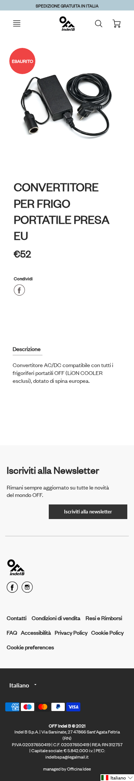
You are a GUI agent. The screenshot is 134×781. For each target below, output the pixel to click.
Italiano (19, 685)
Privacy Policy (71, 632)
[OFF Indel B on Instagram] (27, 590)
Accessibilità (36, 632)
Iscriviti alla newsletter (88, 512)
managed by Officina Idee (67, 768)
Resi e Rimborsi (104, 618)
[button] (117, 777)
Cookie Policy (107, 632)
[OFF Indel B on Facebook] (12, 590)
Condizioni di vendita (56, 618)
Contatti (16, 618)
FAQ (12, 632)
